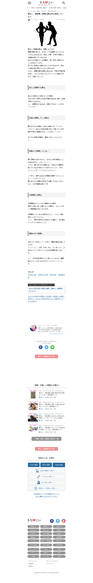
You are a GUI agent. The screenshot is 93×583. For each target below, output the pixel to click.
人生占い (33, 533)
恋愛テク (46, 553)
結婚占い (59, 530)
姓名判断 (59, 537)
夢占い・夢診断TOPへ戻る (46, 356)
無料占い (59, 7)
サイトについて (33, 561)
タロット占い (46, 537)
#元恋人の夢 (32, 275)
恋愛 (59, 549)
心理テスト (59, 540)
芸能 (59, 556)
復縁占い (33, 537)
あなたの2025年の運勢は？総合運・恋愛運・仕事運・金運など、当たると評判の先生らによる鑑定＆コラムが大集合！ (46, 299)
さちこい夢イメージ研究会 (37, 19)
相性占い (59, 526)
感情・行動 (43, 11)
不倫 (33, 556)
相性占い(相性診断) (36, 7)
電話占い (31, 566)
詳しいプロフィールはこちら (56, 333)
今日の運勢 (34, 465)
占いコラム (46, 556)
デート (33, 553)
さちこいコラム (33, 549)
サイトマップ (49, 563)
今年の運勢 (46, 533)
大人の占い (33, 540)
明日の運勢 (46, 465)
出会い (46, 549)
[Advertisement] (46, 313)
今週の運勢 (59, 465)
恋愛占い (45, 7)
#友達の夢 (53, 275)
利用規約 (31, 563)
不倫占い (65, 7)
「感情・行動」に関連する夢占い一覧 (46, 439)
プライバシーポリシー (52, 561)
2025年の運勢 (52, 7)
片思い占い (33, 530)
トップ (28, 7)
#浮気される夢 (43, 275)
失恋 (59, 553)
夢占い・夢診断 (36, 11)
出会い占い (46, 530)
